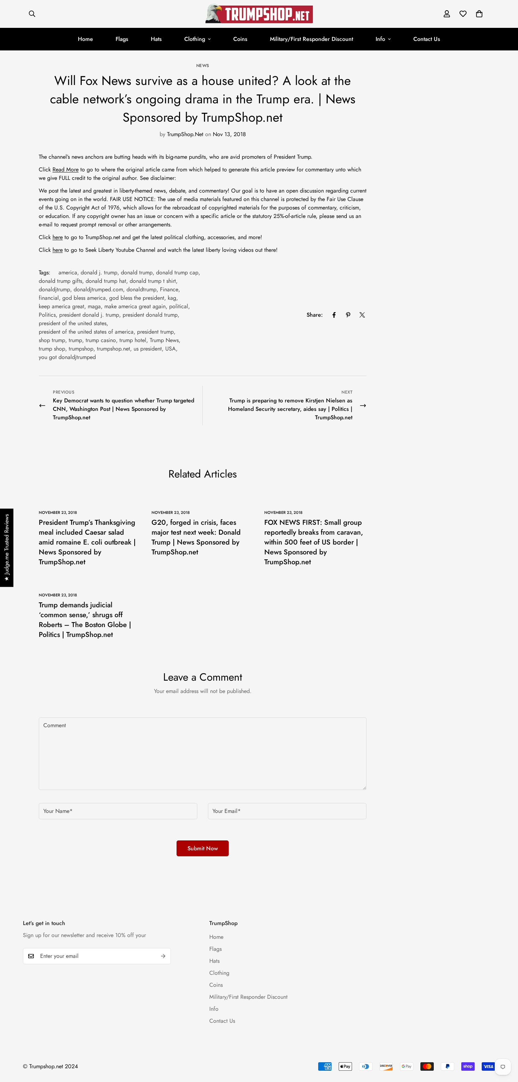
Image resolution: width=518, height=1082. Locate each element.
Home (85, 39)
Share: (315, 315)
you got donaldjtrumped (67, 357)
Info (380, 39)
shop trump (52, 340)
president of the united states (72, 323)
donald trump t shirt (153, 281)
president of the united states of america (86, 332)
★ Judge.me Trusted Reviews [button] (6, 547)
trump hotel (132, 340)
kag (172, 298)
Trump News (164, 340)
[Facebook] (334, 315)
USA (170, 349)
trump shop (52, 349)
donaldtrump (141, 289)
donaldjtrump (54, 289)
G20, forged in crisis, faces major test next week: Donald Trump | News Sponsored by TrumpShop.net (196, 537)
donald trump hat (106, 281)
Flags (122, 39)
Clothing (194, 39)
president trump (155, 332)
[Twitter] (362, 315)
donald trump (137, 272)
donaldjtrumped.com (98, 289)
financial (49, 298)
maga (94, 306)
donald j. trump (99, 272)
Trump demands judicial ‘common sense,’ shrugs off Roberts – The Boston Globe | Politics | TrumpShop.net (85, 620)
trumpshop (81, 349)
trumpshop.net (113, 349)
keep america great (61, 306)
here (58, 237)
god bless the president (136, 298)
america (67, 272)
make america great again (135, 306)
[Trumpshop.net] (259, 14)
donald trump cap (177, 272)
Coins (240, 39)
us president (148, 349)
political (178, 306)
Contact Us (426, 39)
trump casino (101, 340)
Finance (169, 289)
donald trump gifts (60, 281)
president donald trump (150, 315)
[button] (479, 14)
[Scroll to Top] (504, 1043)
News (202, 65)
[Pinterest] (348, 315)
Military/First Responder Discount (311, 39)
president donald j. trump (89, 315)
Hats (156, 39)
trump (75, 340)
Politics (47, 315)
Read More (66, 169)
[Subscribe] (163, 956)
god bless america (84, 298)
